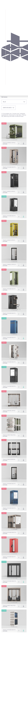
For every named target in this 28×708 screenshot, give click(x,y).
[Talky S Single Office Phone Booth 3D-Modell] (14, 253)
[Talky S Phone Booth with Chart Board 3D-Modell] (14, 278)
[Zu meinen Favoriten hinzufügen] (18, 143)
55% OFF (4, 123)
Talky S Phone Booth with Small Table (10, 483)
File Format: (4, 97)
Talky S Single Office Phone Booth (10, 264)
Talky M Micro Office (9, 410)
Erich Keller (5, 144)
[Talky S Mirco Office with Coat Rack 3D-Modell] (14, 229)
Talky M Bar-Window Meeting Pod (10, 459)
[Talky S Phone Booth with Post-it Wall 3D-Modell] (14, 156)
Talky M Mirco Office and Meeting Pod (10, 142)
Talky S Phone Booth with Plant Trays (10, 629)
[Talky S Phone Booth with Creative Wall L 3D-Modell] (14, 204)
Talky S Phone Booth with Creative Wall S (10, 386)
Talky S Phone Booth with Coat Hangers (10, 337)
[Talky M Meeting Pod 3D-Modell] (14, 594)
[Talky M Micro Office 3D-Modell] (14, 399)
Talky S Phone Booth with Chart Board (10, 289)
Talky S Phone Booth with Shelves (10, 362)
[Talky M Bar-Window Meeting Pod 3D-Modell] (14, 448)
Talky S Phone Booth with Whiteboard (10, 508)
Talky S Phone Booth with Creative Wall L (10, 215)
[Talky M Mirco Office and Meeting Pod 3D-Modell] (14, 131)
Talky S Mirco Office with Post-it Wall (10, 191)
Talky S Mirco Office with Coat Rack (10, 240)
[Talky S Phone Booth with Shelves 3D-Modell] (14, 351)
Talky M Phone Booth (9, 581)
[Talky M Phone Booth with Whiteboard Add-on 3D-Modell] (14, 521)
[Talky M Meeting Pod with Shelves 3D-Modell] (14, 424)
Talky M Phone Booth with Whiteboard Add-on (10, 532)
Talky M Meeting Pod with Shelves (10, 435)
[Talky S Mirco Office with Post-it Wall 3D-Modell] (14, 180)
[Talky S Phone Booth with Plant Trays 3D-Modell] (14, 619)
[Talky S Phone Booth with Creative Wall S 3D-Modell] (14, 375)
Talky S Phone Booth (9, 556)
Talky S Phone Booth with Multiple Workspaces (10, 313)
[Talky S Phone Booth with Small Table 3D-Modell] (14, 472)
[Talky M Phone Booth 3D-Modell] (14, 570)
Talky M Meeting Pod (9, 605)
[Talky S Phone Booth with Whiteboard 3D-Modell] (14, 497)
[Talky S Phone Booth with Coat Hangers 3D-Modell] (14, 326)
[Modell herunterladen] (23, 216)
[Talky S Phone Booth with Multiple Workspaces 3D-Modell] (14, 302)
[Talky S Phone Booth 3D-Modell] (14, 545)
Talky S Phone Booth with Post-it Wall (10, 167)
